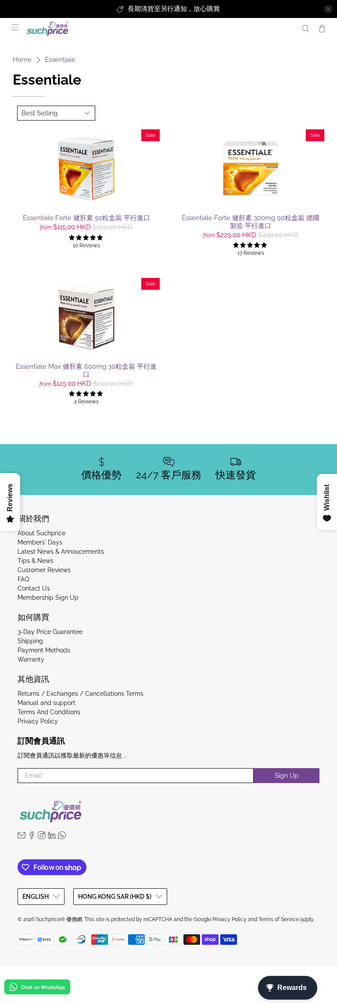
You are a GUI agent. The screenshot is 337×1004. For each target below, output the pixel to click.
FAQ (23, 579)
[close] (328, 9)
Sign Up (286, 776)
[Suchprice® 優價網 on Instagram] (42, 836)
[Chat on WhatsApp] (37, 988)
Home (22, 60)
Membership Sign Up (48, 597)
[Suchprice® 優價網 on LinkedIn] (52, 836)
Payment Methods (44, 650)
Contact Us (34, 588)
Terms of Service (278, 919)
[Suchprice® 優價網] (159, 28)
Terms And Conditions (49, 712)
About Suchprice (41, 533)
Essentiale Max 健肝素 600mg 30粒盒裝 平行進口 (86, 370)
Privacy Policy (38, 721)
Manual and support (46, 702)
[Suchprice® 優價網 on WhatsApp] (62, 836)
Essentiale (60, 60)
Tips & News (36, 560)
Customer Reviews (44, 569)
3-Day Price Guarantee (50, 631)
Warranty (31, 659)
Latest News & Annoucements (61, 551)
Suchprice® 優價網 (59, 919)
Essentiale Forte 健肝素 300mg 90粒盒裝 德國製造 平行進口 (250, 222)
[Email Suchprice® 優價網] (21, 836)
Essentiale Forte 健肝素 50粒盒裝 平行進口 (86, 218)
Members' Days (40, 542)
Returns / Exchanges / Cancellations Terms (80, 693)
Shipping (30, 640)
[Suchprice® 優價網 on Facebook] (32, 836)
